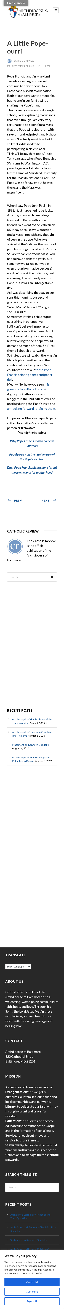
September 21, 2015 (23, 66)
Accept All (32, 1281)
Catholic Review (24, 61)
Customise (32, 1291)
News (47, 66)
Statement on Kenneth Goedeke (30, 744)
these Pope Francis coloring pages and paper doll (29, 374)
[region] (32, 1279)
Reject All (32, 1301)
